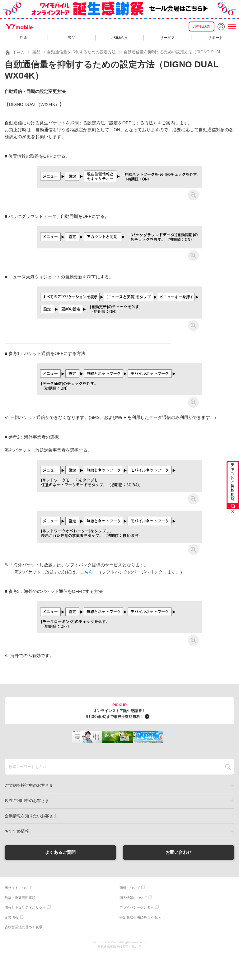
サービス (167, 38)
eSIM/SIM (119, 38)
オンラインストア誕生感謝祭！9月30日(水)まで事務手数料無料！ (116, 711)
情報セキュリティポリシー (25, 907)
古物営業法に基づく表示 (23, 927)
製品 (71, 38)
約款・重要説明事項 (20, 898)
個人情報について (133, 898)
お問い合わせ (179, 852)
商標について (130, 888)
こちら (86, 571)
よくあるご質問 (60, 852)
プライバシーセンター (137, 907)
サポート (215, 38)
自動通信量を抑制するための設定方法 (81, 52)
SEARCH (228, 767)
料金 (23, 38)
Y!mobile (19, 26)
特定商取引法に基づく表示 (140, 917)
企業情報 (11, 917)
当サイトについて (18, 888)
